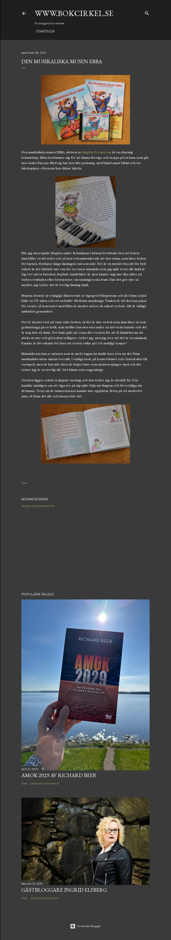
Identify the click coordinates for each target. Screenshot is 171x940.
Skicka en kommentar (38, 506)
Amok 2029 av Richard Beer (59, 775)
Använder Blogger (89, 926)
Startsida (45, 31)
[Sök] (147, 12)
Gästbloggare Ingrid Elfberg (64, 889)
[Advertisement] (85, 550)
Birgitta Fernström (96, 152)
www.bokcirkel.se (74, 13)
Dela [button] (24, 483)
